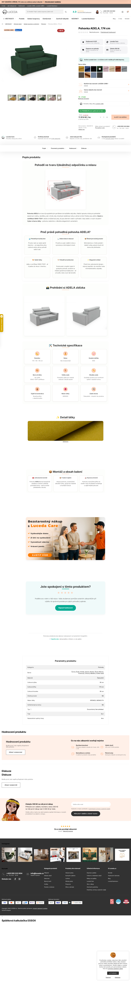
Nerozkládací (99, 709)
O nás (3, 6)
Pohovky (101, 667)
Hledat (65, 11)
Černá (73, 672)
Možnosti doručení (83, 98)
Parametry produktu (57, 148)
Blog (109, 878)
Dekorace (47, 878)
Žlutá (96, 672)
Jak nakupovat (11, 6)
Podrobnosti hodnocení (108, 32)
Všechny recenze (68, 831)
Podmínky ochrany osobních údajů (96, 890)
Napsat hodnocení (65, 608)
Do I (102, 714)
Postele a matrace (49, 887)
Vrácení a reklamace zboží (94, 875)
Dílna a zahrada (69, 887)
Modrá (92, 672)
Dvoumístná (91, 709)
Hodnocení (21, 6)
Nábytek (46, 872)
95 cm (102, 682)
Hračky (46, 884)
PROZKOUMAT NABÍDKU (53, 2)
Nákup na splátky (91, 878)
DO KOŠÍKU (123, 117)
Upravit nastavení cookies (40, 908)
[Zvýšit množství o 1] (107, 117)
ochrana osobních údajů (115, 968)
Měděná (92, 673)
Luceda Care (90, 881)
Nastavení (108, 977)
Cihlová (87, 673)
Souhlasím (114, 973)
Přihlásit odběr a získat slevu (85, 813)
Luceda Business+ (52, 6)
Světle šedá (100, 673)
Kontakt (110, 872)
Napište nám (55, 639)
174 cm (101, 687)
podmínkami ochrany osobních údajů (99, 809)
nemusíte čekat (109, 138)
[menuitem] (9, 18)
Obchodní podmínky (92, 887)
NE (103, 696)
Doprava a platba (91, 872)
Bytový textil (47, 881)
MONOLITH (100, 700)
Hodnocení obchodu (113, 875)
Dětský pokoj (69, 881)
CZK (124, 6)
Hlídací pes (82, 129)
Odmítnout (117, 977)
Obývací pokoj (69, 872)
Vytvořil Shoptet (6, 910)
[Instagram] (19, 879)
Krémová (81, 673)
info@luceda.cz (37, 873)
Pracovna (68, 884)
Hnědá (82, 672)
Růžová (101, 672)
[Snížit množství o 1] (100, 117)
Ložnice (67, 878)
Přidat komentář (11, 785)
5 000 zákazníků (55, 138)
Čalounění (100, 678)
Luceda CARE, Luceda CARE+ (36, 6)
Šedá (77, 672)
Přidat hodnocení (15, 752)
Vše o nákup (90, 884)
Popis (44, 148)
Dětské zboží (47, 875)
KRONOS (93, 700)
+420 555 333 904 (123, 126)
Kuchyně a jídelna (70, 875)
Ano (102, 718)
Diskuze (84, 148)
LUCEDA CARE (99, 103)
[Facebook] (15, 879)
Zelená (87, 672)
